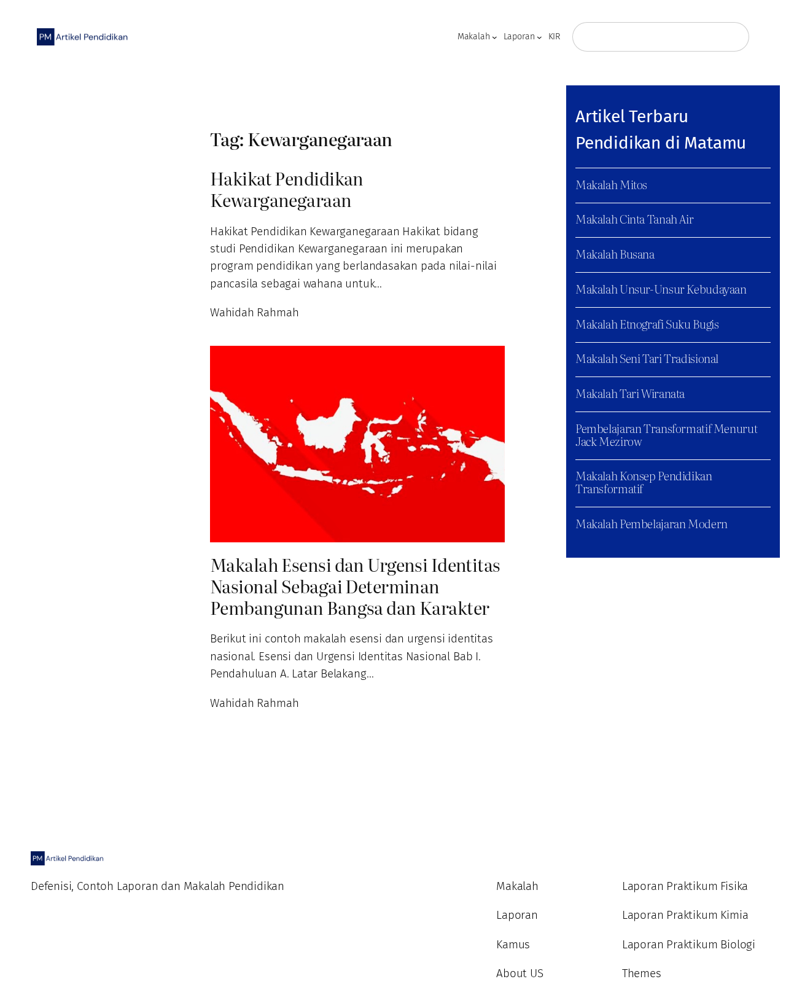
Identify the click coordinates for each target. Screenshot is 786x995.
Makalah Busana (615, 254)
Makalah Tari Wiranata (630, 393)
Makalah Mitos (611, 184)
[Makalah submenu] (494, 37)
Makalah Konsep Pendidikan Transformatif (643, 482)
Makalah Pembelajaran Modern (651, 523)
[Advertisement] (83, 281)
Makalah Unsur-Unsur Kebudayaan (661, 289)
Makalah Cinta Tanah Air (634, 219)
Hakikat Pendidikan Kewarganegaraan (287, 189)
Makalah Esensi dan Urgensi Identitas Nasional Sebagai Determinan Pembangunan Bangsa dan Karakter (355, 586)
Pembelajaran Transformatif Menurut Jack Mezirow (666, 435)
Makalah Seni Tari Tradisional (646, 358)
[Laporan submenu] (539, 37)
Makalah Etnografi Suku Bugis (646, 324)
